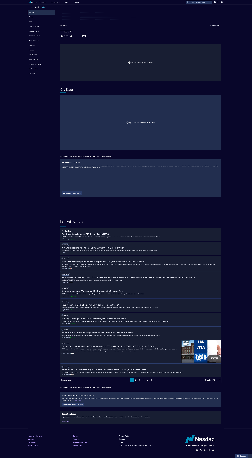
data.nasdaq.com (77, 400)
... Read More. (96, 167)
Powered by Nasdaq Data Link (73, 404)
